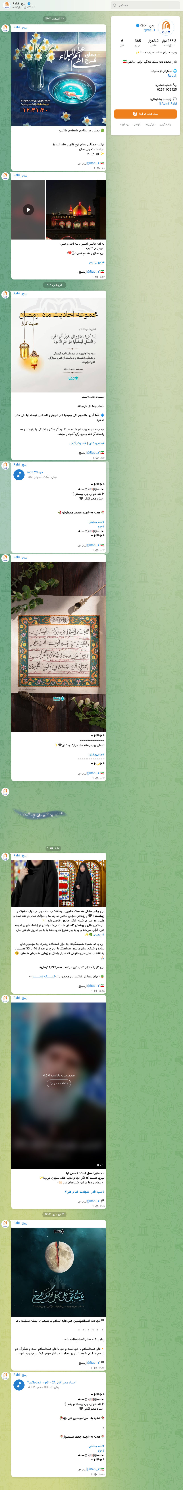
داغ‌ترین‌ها (150, 124)
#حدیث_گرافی (77, 443)
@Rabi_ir (93, 163)
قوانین (137, 124)
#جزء (101, 526)
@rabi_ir (149, 30)
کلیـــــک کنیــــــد (44, 976)
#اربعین (99, 934)
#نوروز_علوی (96, 262)
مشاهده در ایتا (148, 114)
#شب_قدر (97, 1192)
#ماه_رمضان (96, 443)
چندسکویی (165, 124)
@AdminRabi (168, 103)
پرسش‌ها (124, 124)
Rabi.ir (172, 75)
